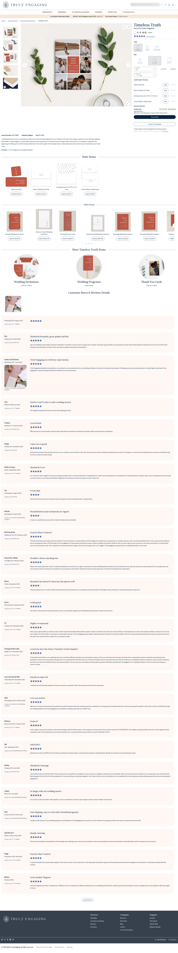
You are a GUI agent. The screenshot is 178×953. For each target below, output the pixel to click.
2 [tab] (89, 244)
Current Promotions (126, 930)
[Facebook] (8, 939)
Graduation (47, 12)
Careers (122, 927)
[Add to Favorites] (124, 27)
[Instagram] (14, 939)
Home (3, 21)
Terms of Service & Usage (44, 947)
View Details (164, 131)
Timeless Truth (7, 324)
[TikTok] (2, 939)
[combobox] (147, 4)
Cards (147, 50)
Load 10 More (87, 900)
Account (152, 918)
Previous (10, 25)
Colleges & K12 (128, 12)
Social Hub (123, 921)
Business (98, 12)
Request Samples (155, 927)
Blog (121, 924)
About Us (123, 918)
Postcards (157, 50)
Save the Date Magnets (28, 21)
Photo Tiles (112, 12)
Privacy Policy (59, 947)
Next (10, 90)
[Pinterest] (11, 939)
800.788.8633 (161, 939)
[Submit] (162, 4)
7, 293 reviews (150, 36)
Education (93, 927)
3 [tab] (92, 244)
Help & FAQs (154, 924)
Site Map (69, 947)
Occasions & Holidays (80, 12)
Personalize (154, 117)
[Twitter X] (5, 939)
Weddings (62, 12)
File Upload (153, 921)
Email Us (174, 939)
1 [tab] (86, 244)
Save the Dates (13, 21)
